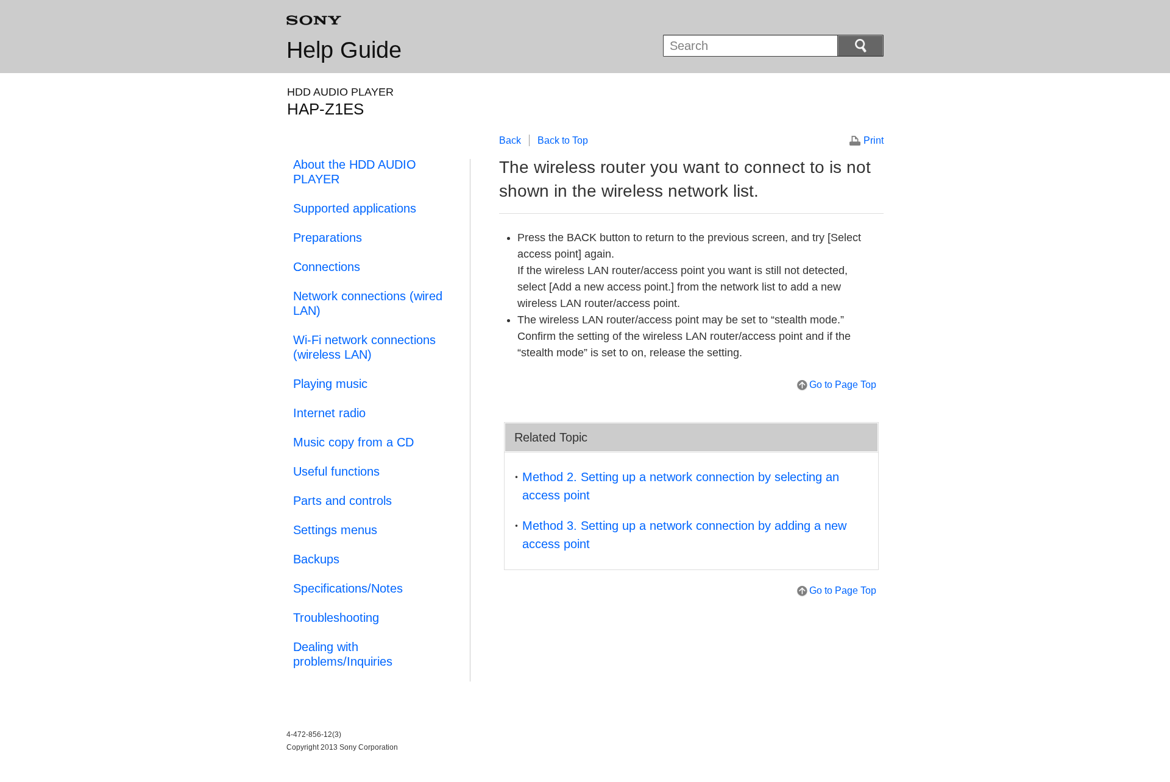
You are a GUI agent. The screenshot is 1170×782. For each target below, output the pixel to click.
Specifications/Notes (348, 588)
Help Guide (344, 50)
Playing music (330, 383)
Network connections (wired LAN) (367, 303)
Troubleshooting (336, 617)
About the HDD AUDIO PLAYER (354, 172)
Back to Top (562, 140)
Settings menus (335, 530)
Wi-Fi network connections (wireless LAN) (364, 347)
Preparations (327, 237)
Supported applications (354, 208)
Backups (316, 559)
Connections (326, 266)
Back (510, 140)
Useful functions (336, 471)
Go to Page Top (842, 384)
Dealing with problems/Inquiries (342, 654)
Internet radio (329, 413)
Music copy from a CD (353, 442)
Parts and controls (342, 500)
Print (873, 140)
